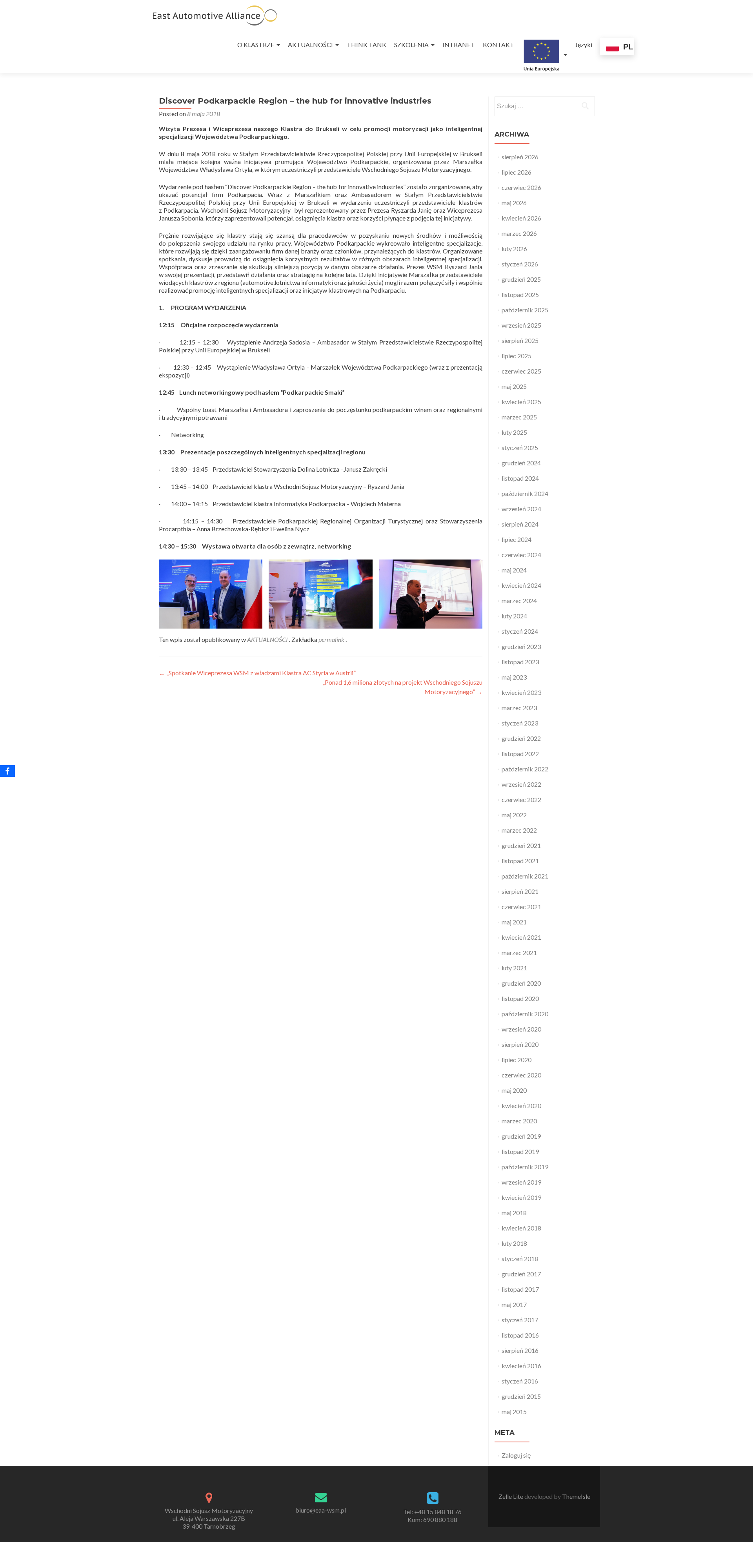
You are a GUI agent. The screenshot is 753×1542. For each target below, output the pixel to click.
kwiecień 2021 (521, 937)
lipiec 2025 (516, 355)
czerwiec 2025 (521, 371)
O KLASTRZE (255, 44)
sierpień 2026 (520, 156)
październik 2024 (525, 493)
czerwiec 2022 (521, 799)
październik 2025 (525, 310)
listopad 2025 (520, 294)
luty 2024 (514, 616)
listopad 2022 (520, 753)
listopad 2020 (520, 998)
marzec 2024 (519, 600)
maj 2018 (514, 1212)
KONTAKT (498, 44)
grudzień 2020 (521, 983)
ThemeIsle (576, 1496)
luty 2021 (514, 967)
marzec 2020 (519, 1121)
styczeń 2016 (520, 1381)
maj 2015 (514, 1411)
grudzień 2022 (521, 738)
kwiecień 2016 (521, 1365)
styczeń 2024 (520, 631)
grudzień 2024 (521, 463)
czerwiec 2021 (521, 906)
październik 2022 (525, 769)
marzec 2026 (519, 233)
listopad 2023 (520, 661)
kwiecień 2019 (521, 1197)
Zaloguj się (516, 1455)
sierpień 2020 (520, 1044)
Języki (583, 44)
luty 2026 (514, 248)
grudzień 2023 (521, 646)
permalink (332, 639)
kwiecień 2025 (521, 401)
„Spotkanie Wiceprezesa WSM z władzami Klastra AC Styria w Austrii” (257, 672)
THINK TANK (366, 44)
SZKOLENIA (411, 44)
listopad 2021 (520, 860)
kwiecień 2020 (521, 1105)
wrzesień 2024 (521, 508)
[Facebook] (7, 771)
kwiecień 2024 (521, 585)
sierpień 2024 (520, 524)
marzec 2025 (519, 417)
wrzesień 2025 (521, 325)
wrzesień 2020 (521, 1029)
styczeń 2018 (520, 1258)
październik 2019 (525, 1166)
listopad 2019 (520, 1151)
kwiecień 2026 (521, 218)
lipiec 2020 (516, 1059)
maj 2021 (514, 922)
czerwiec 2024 (521, 554)
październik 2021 (525, 876)
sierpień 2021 (520, 891)
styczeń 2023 (520, 723)
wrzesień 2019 (521, 1182)
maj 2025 (514, 386)
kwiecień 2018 (521, 1228)
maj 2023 (514, 677)
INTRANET (458, 44)
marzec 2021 (519, 952)
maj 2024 (514, 570)
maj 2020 (514, 1090)
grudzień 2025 (521, 279)
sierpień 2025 (520, 340)
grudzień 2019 (521, 1136)
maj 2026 (514, 202)
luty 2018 (514, 1243)
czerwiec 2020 (521, 1075)
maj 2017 (514, 1304)
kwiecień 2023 (521, 692)
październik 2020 (525, 1013)
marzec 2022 (519, 830)
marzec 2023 (519, 707)
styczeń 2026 (520, 264)
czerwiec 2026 (521, 187)
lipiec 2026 (516, 172)
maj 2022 (514, 814)
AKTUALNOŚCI (310, 44)
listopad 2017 (520, 1289)
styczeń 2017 (520, 1319)
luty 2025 (514, 432)
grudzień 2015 (521, 1396)
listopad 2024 (520, 478)
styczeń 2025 (520, 447)
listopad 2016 (520, 1335)
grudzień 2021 (521, 845)
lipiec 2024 (516, 539)
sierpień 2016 (520, 1350)
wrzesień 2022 (521, 784)
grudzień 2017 (521, 1274)
